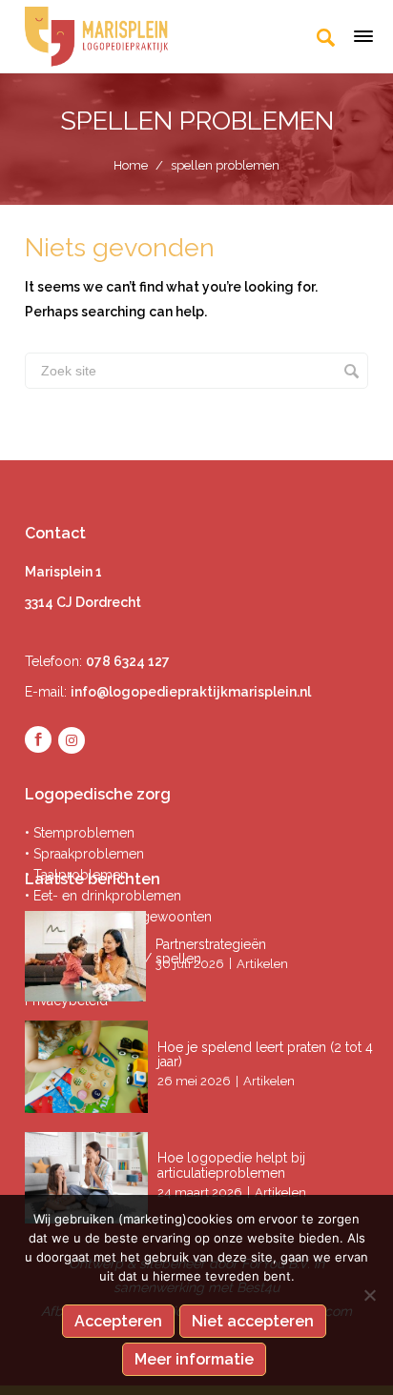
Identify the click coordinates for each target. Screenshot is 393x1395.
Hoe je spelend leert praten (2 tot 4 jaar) (265, 1054)
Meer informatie (194, 1359)
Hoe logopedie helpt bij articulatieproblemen (231, 1165)
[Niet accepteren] (369, 1294)
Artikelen (262, 964)
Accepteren (118, 1321)
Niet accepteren (253, 1321)
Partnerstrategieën (212, 944)
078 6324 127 (128, 661)
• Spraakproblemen (84, 853)
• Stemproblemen (79, 832)
